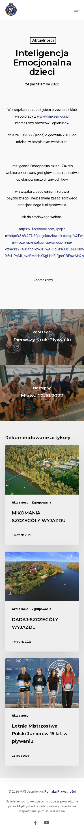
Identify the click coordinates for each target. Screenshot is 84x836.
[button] (76, 10)
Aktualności (43, 40)
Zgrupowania (41, 502)
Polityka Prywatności (60, 791)
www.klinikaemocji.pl (53, 116)
